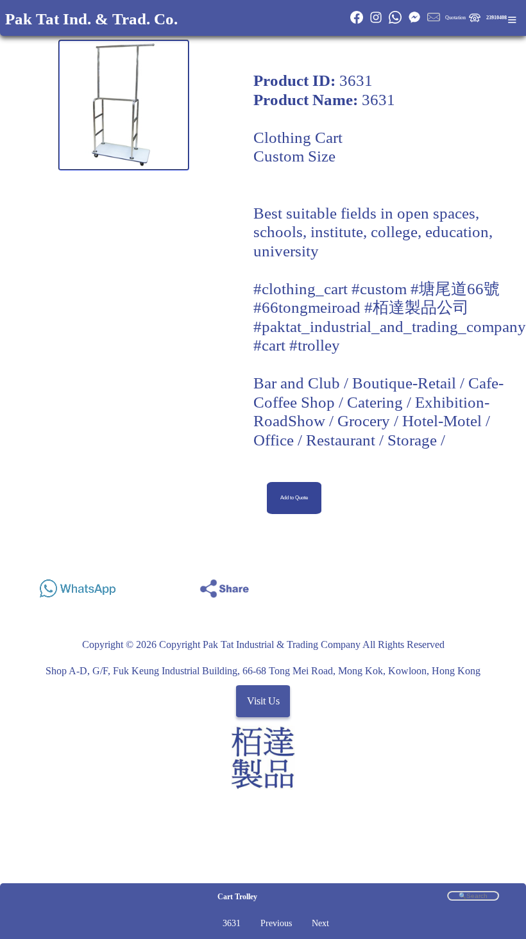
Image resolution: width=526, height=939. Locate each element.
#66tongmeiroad (307, 307)
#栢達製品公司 (416, 307)
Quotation (455, 18)
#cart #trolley (296, 345)
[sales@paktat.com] (434, 22)
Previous (276, 923)
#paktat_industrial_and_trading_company (389, 326)
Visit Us (263, 701)
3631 (232, 923)
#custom (379, 288)
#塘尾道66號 (455, 288)
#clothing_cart (300, 288)
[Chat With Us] (414, 22)
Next (320, 923)
